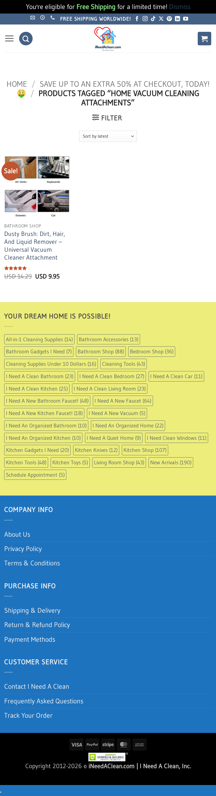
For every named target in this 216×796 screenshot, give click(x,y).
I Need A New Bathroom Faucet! (47, 400)
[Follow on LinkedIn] (177, 19)
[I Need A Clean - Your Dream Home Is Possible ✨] (108, 38)
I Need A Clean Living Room (110, 388)
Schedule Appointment (35, 474)
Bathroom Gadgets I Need (39, 351)
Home (16, 84)
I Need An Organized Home (128, 425)
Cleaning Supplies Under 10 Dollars (51, 363)
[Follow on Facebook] (137, 19)
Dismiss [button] (179, 7)
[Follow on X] (161, 19)
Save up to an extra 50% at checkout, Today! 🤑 (113, 88)
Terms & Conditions (32, 563)
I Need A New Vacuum (117, 413)
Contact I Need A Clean (36, 686)
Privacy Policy (23, 549)
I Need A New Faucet (122, 400)
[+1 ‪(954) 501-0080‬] (53, 18)
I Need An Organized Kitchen (43, 437)
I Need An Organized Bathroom (46, 425)
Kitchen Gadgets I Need (37, 450)
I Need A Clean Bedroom (111, 376)
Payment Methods (29, 639)
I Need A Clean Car (176, 376)
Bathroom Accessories (108, 339)
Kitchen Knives (96, 450)
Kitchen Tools (26, 462)
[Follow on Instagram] (145, 19)
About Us (17, 534)
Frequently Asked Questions (43, 701)
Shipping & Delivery (32, 610)
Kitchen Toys (70, 462)
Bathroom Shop (101, 351)
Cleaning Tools (123, 363)
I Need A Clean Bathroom (39, 376)
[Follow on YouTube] (185, 19)
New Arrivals (171, 462)
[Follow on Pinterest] (169, 19)
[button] (9, 39)
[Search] (26, 38)
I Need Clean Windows (176, 437)
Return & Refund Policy (37, 625)
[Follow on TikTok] (153, 19)
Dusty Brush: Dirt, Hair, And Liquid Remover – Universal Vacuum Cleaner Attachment (34, 245)
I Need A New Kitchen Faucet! (44, 413)
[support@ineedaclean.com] (33, 18)
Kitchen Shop (144, 450)
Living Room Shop (119, 462)
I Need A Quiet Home (114, 437)
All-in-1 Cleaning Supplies (39, 339)
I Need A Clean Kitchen (37, 388)
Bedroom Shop (152, 351)
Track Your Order (28, 715)
